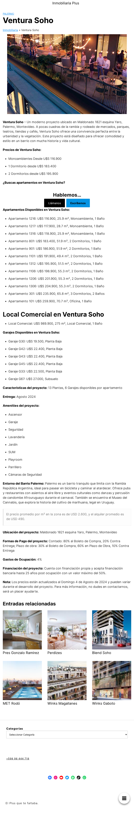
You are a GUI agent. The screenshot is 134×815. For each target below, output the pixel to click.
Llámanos (54, 203)
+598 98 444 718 (17, 758)
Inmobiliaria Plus (65, 3)
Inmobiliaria (10, 30)
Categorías (14, 728)
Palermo (8, 13)
